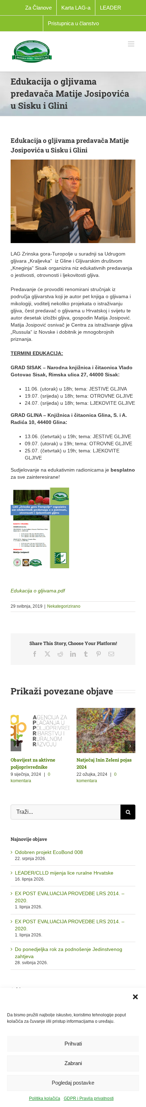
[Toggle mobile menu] (131, 44)
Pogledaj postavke (73, 1083)
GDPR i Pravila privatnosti (89, 1098)
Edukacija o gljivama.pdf (38, 590)
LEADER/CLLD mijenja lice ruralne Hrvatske (64, 873)
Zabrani (73, 1063)
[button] (135, 996)
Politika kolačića (44, 1098)
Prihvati (73, 1044)
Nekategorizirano (63, 606)
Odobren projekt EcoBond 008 (49, 852)
